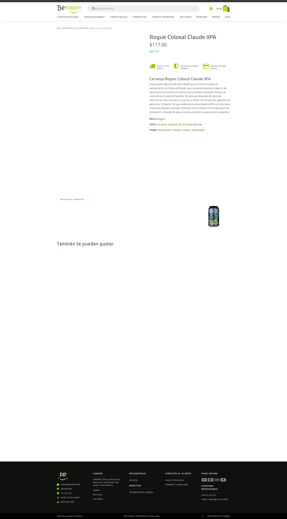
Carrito (96, 490)
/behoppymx (66, 489)
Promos (216, 17)
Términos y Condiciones (176, 484)
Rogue (161, 119)
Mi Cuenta (98, 494)
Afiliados (133, 480)
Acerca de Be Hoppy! (70, 497)
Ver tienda (98, 499)
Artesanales (165, 130)
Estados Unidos (181, 130)
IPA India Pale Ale (70, 28)
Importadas (198, 130)
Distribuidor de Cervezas (141, 492)
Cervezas (162, 124)
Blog (227, 17)
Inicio (59, 28)
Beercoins (202, 17)
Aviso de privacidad (174, 480)
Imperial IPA (83, 28)
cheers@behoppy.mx (70, 484)
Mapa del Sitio (67, 502)
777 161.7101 (66, 493)
